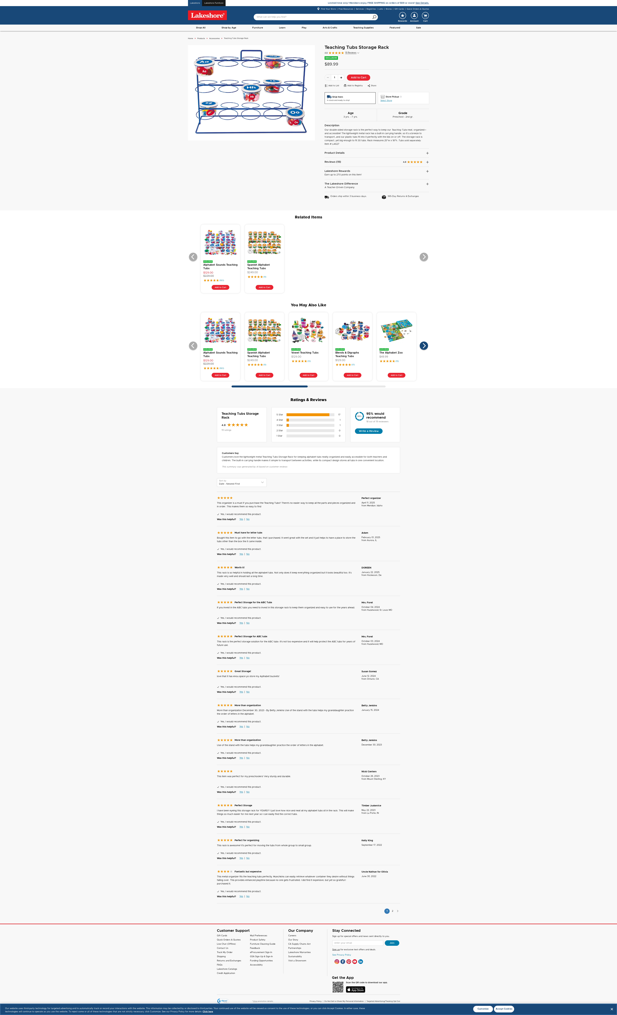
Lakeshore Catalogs (227, 969)
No (248, 519)
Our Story (293, 940)
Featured (395, 28)
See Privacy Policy (341, 955)
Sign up (336, 950)
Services (360, 9)
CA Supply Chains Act (299, 944)
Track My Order (224, 952)
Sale (418, 28)
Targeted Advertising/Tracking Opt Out (383, 1001)
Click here (208, 1012)
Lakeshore (195, 3)
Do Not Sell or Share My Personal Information (344, 1001)
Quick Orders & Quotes (418, 9)
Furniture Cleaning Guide (262, 944)
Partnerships (294, 948)
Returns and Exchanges (229, 961)
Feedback (255, 948)
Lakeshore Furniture (213, 3)
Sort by (222, 481)
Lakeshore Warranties (299, 952)
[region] (308, 1009)
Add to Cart (358, 77)
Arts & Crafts (330, 28)
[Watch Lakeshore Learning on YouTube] (354, 961)
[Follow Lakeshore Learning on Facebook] (342, 961)
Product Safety (257, 940)
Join (392, 943)
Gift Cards (399, 9)
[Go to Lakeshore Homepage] (207, 15)
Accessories (214, 38)
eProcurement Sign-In (261, 952)
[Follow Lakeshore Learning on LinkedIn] (360, 961)
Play (304, 28)
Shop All (201, 28)
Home (190, 38)
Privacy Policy (316, 1001)
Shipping (221, 957)
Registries (371, 9)
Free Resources (346, 9)
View (255, 1001)
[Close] (611, 1009)
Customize (483, 1009)
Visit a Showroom (297, 961)
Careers (292, 936)
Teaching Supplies (363, 28)
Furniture (257, 28)
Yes (241, 519)
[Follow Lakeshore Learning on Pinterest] (348, 961)
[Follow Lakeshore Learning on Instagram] (337, 961)
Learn (282, 28)
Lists (381, 9)
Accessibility (256, 965)
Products (201, 38)
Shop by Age (229, 28)
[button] (414, 17)
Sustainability (295, 957)
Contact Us (222, 948)
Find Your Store (328, 9)
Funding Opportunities (261, 961)
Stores (389, 9)
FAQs (220, 965)
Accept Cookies (504, 1009)
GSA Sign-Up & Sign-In (261, 957)
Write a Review (369, 431)
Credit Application (226, 973)
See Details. (422, 3)
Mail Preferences (258, 936)
